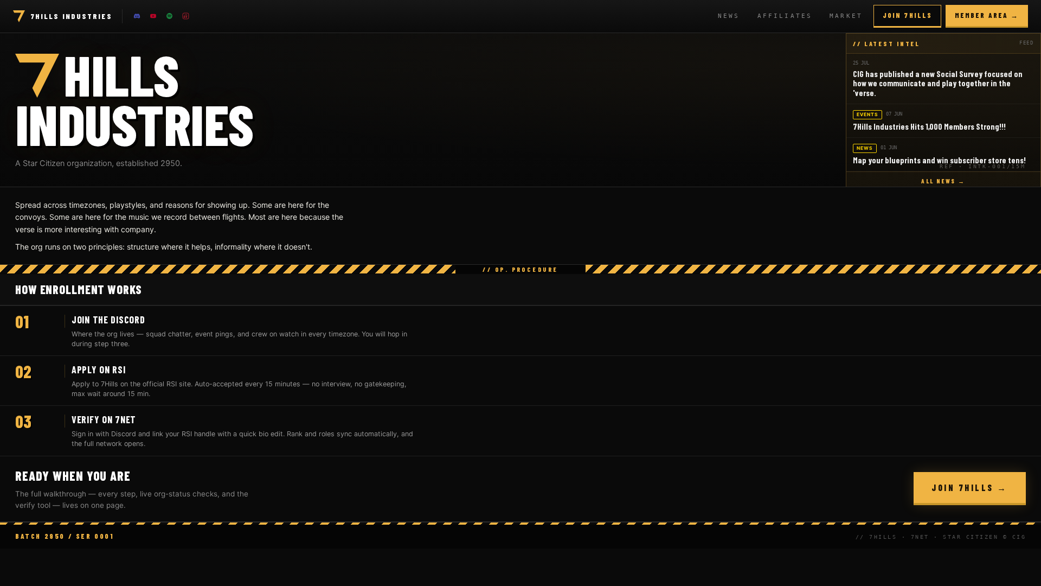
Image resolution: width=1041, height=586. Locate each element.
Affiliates (785, 15)
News (729, 15)
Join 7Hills (907, 15)
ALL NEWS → (943, 180)
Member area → (987, 15)
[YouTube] (153, 16)
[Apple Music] (186, 16)
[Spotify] (170, 16)
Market (846, 15)
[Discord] (137, 16)
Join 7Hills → (969, 487)
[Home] (19, 16)
